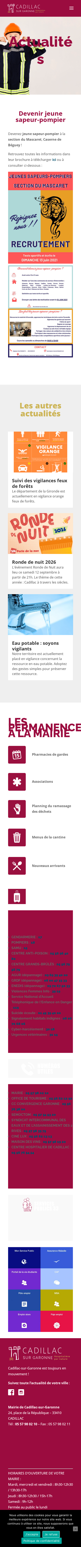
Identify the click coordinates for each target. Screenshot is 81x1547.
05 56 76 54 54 (22, 1153)
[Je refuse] (75, 1528)
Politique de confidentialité (41, 1540)
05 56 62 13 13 (40, 1136)
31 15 (53, 1035)
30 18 (50, 1029)
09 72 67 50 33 (58, 986)
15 (25, 948)
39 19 (56, 991)
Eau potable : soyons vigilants (35, 645)
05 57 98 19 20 (54, 1142)
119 (16, 1008)
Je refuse (51, 1534)
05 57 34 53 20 (44, 1115)
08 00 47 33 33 (55, 980)
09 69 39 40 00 (56, 975)
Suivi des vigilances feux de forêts (39, 483)
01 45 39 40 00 (49, 1013)
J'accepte (31, 1534)
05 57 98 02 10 (37, 1093)
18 (33, 942)
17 (40, 937)
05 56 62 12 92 (60, 1098)
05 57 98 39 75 (35, 1131)
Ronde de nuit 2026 (34, 562)
